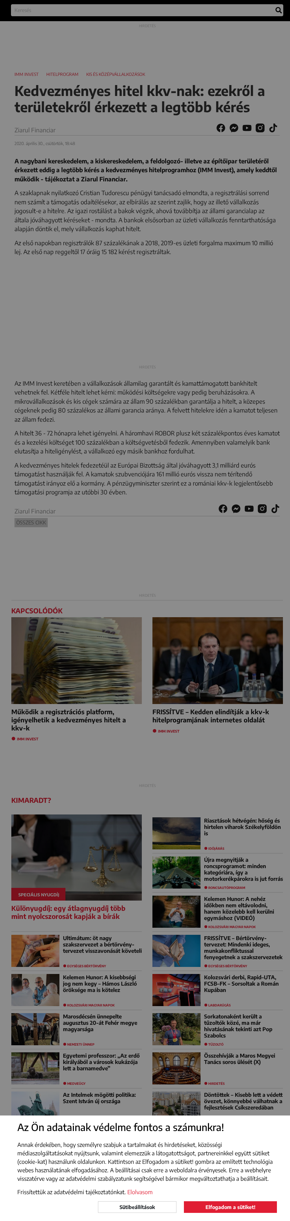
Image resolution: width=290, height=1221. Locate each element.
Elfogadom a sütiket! (230, 1207)
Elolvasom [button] (140, 1192)
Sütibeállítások (137, 1207)
